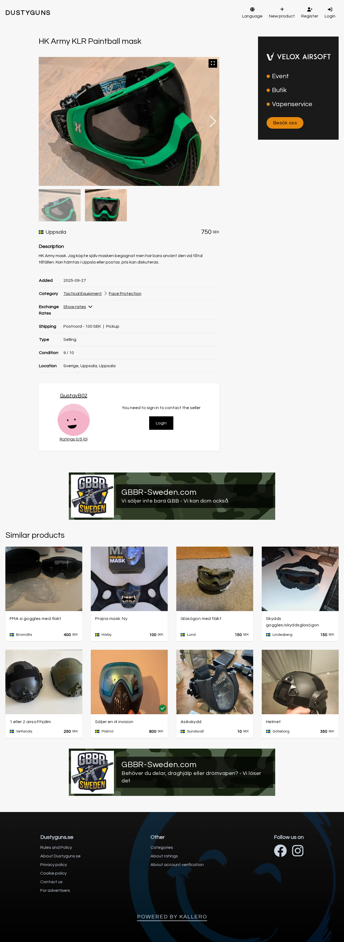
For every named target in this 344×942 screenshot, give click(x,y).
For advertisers (55, 890)
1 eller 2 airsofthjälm (30, 722)
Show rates (74, 307)
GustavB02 (73, 395)
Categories (161, 847)
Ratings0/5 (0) (74, 439)
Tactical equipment (82, 293)
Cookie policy (53, 873)
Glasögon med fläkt (201, 618)
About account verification (177, 864)
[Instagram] (297, 851)
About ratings (164, 856)
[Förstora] (213, 63)
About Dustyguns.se (60, 856)
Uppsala (56, 232)
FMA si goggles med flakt (36, 618)
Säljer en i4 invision (114, 722)
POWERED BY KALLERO (172, 916)
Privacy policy (53, 864)
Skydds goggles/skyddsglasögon (292, 621)
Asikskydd (191, 722)
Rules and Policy (56, 847)
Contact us (51, 882)
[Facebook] (280, 851)
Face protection (125, 293)
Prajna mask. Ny (111, 618)
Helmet (273, 722)
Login (161, 423)
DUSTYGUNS (28, 12)
